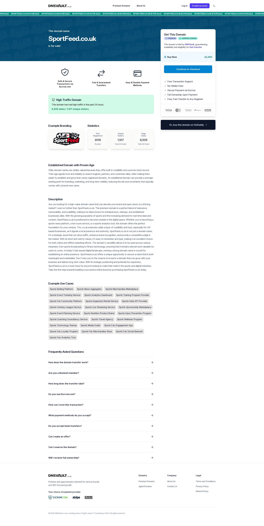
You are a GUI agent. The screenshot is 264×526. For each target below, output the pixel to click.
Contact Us (172, 486)
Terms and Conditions (206, 481)
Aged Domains (145, 486)
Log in (185, 6)
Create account (199, 6)
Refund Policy (202, 491)
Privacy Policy (202, 486)
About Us (141, 6)
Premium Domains (121, 6)
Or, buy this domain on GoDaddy (186, 124)
